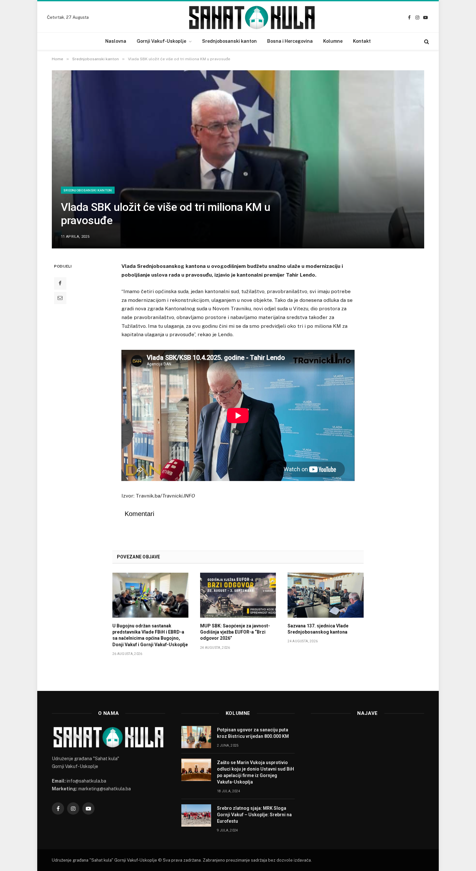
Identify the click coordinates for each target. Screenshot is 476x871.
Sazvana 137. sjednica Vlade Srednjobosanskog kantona (318, 629)
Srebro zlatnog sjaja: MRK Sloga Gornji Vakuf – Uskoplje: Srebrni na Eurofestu (254, 815)
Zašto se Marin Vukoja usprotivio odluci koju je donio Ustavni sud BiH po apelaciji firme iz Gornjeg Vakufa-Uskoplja (255, 772)
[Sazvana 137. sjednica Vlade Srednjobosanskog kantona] (326, 595)
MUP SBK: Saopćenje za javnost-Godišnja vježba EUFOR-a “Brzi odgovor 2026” (235, 632)
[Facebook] (60, 283)
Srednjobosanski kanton (229, 41)
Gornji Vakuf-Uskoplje (161, 41)
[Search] (426, 41)
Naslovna (115, 41)
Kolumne (333, 41)
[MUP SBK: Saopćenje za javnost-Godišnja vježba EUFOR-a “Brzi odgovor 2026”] (238, 595)
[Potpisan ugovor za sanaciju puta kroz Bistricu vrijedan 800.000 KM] (196, 737)
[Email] (60, 298)
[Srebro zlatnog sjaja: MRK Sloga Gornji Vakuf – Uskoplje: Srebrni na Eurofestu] (196, 815)
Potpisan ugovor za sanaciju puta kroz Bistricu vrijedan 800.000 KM (253, 733)
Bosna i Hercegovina (290, 41)
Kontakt (362, 41)
